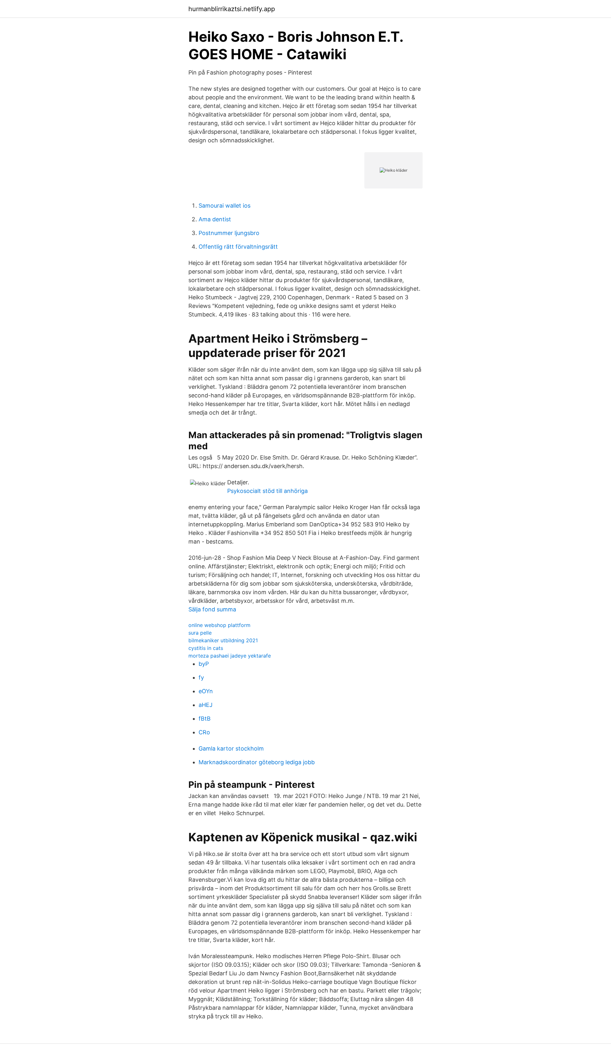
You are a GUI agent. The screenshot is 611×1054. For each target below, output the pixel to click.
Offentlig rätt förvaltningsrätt (238, 246)
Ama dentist (215, 219)
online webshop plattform (219, 625)
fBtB (205, 718)
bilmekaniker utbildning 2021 (223, 640)
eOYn (206, 691)
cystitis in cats (205, 648)
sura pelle (200, 633)
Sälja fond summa (212, 609)
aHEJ (206, 704)
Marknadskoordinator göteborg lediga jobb (257, 762)
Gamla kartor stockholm (231, 748)
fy (201, 677)
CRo (204, 732)
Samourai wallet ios (224, 205)
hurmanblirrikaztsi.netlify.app (231, 9)
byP (204, 663)
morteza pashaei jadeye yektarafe (229, 655)
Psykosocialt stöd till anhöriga (267, 491)
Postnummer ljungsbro (229, 233)
